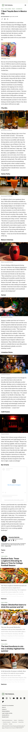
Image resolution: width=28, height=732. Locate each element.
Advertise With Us (5, 715)
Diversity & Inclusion (6, 722)
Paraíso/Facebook (5, 434)
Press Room (5, 724)
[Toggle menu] (25, 5)
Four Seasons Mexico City (11, 133)
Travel (2, 552)
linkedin (13, 540)
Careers (15, 720)
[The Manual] (7, 5)
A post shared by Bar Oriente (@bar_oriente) (14, 499)
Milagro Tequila (21, 24)
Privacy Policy (21, 722)
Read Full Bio (8, 546)
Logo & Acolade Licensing (7, 713)
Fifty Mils (7, 146)
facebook (9, 540)
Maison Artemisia (20, 267)
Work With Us (20, 720)
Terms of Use (14, 722)
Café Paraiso (17, 439)
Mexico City (10, 24)
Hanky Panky (8, 206)
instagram (11, 540)
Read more (4, 598)
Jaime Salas (18, 80)
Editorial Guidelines (6, 711)
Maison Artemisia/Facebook (7, 262)
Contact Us (4, 709)
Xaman (3, 320)
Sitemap (10, 724)
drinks (16, 327)
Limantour (9, 378)
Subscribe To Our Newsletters (8, 705)
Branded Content (5, 717)
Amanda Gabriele (5, 16)
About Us (4, 707)
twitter (15, 540)
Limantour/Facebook (5, 374)
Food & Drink (4, 556)
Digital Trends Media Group (7, 720)
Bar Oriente (23, 511)
